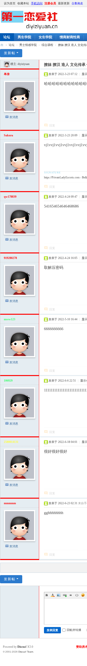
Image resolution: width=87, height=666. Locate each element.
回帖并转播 (74, 630)
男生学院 (24, 37)
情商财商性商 (70, 37)
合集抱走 (77, 3)
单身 (7, 74)
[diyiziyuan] (7, 64)
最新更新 (64, 3)
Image (58, 595)
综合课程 (47, 45)
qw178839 (10, 196)
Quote (70, 595)
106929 (8, 380)
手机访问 (37, 3)
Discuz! (22, 646)
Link (64, 595)
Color (52, 595)
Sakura (8, 135)
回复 (52, 125)
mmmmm (10, 503)
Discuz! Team (25, 651)
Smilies (82, 595)
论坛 (11, 45)
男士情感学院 (28, 45)
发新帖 (9, 53)
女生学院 (45, 37)
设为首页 (9, 3)
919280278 (10, 258)
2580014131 (11, 442)
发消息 (13, 117)
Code (76, 595)
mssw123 (9, 319)
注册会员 (50, 3)
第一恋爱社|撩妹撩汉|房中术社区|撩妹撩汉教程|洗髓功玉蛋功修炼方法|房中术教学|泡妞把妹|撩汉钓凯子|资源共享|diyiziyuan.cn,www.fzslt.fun (2, 45)
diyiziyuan (23, 64)
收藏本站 (23, 3)
